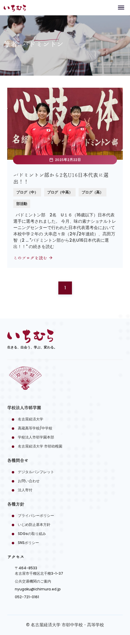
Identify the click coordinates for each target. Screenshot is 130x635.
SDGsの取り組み (32, 533)
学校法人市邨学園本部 (36, 437)
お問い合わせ (29, 480)
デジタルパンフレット (36, 471)
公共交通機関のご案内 (33, 581)
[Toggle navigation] (121, 7)
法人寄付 (25, 489)
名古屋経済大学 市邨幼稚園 (40, 446)
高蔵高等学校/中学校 (35, 428)
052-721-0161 (27, 596)
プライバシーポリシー (36, 515)
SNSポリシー (28, 542)
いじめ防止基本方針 (34, 524)
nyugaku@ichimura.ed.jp (38, 589)
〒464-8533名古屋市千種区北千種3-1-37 (39, 570)
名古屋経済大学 (30, 419)
